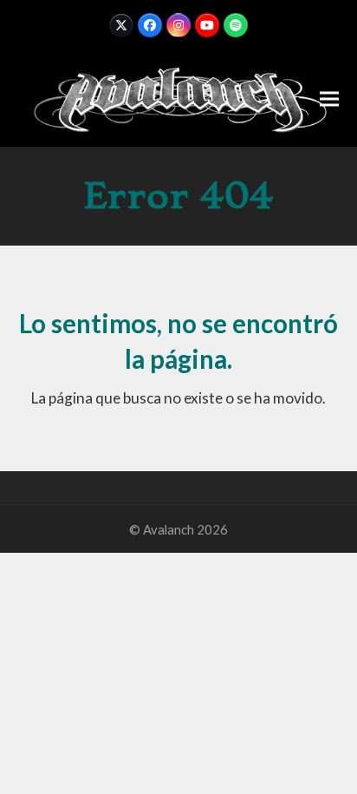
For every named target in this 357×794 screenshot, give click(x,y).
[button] (329, 98)
